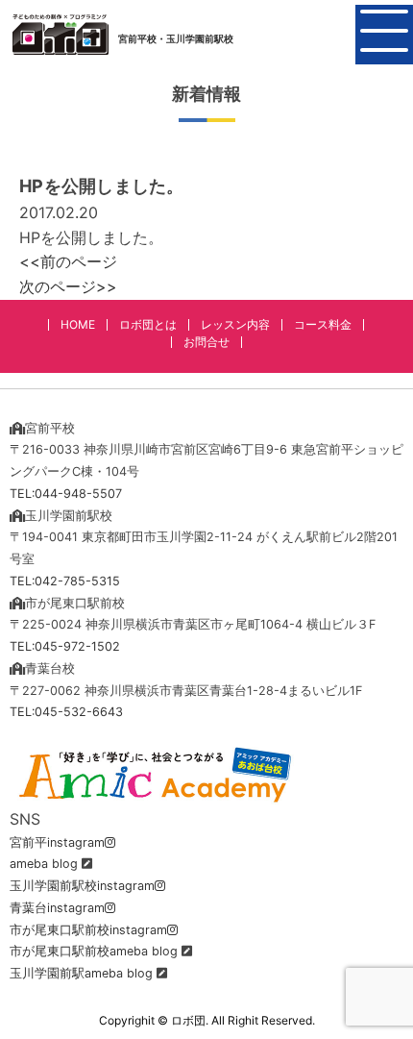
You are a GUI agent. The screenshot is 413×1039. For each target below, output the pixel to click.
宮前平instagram (57, 842)
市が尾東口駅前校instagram (88, 930)
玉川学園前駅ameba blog (81, 973)
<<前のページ (68, 261)
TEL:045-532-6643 (66, 712)
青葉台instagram (57, 908)
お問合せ (206, 342)
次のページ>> (68, 286)
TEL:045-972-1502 (65, 646)
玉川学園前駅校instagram (82, 885)
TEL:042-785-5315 (65, 581)
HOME (78, 325)
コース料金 (323, 325)
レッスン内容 (235, 325)
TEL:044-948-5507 (66, 493)
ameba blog (44, 863)
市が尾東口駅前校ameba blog (94, 951)
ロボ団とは (148, 325)
